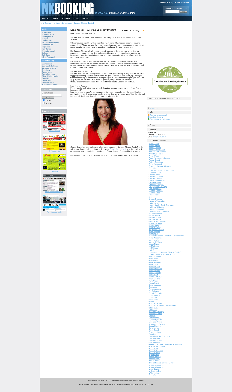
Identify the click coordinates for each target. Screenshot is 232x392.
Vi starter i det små (156, 365)
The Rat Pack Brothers (158, 346)
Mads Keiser (154, 258)
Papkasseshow (155, 289)
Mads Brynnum (155, 256)
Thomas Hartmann (156, 350)
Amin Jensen (154, 144)
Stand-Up (45, 78)
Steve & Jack (154, 330)
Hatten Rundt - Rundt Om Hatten (161, 205)
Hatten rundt (153, 203)
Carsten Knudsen (155, 178)
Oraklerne (153, 287)
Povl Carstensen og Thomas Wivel (162, 305)
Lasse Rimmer (154, 244)
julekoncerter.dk (54, 131)
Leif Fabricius (154, 246)
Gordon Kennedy (155, 199)
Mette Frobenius (155, 262)
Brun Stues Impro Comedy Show (161, 170)
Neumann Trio (154, 279)
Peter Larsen (154, 299)
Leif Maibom (153, 248)
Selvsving (152, 316)
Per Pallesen (154, 291)
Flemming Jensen (156, 191)
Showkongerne (155, 318)
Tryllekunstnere (48, 82)
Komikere (56, 23)
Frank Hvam (154, 195)
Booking (76, 18)
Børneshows (47, 64)
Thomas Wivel (154, 353)
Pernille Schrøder (155, 293)
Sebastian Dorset (155, 314)
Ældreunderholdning (49, 84)
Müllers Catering (155, 277)
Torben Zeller (154, 361)
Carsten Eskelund (156, 176)
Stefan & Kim (154, 328)
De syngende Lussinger (158, 187)
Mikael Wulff (153, 275)
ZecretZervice (154, 375)
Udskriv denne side (157, 117)
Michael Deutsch (155, 269)
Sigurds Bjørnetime (156, 320)
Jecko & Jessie (155, 219)
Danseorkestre (48, 34)
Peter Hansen (154, 295)
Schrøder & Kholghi (156, 312)
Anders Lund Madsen (157, 150)
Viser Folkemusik (48, 57)
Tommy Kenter (154, 359)
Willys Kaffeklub (155, 373)
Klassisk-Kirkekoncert (50, 43)
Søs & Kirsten (154, 342)
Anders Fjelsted (155, 148)
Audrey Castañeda (156, 162)
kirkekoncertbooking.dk (54, 192)
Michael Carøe (154, 266)
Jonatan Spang (155, 228)
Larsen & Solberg (155, 242)
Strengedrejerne (155, 332)
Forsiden (45, 18)
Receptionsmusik (48, 51)
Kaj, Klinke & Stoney (156, 230)
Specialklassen (155, 326)
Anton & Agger (154, 156)
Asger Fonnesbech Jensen (159, 158)
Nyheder (55, 18)
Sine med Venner (155, 322)
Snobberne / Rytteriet (157, 324)
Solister (45, 53)
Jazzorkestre (47, 41)
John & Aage (154, 225)
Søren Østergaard (156, 340)
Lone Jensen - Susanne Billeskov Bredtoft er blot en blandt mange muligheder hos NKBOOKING (116, 384)
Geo (150, 197)
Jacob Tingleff (154, 215)
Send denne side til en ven (160, 119)
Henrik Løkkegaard (156, 209)
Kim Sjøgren (153, 234)
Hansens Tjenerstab (157, 201)
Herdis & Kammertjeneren (159, 211)
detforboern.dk (54, 151)
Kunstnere (66, 18)
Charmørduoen (155, 182)
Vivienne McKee (155, 371)
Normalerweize (155, 283)
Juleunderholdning (49, 68)
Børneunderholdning (50, 66)
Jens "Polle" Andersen (157, 221)
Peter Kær (153, 297)
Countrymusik (47, 37)
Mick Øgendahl (155, 273)
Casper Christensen (156, 180)
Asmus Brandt (154, 160)
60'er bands (46, 32)
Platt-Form (153, 301)
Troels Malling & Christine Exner (161, 363)
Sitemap (85, 18)
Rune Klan (153, 310)
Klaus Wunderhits (155, 238)
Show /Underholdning (50, 76)
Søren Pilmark (154, 338)
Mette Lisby (153, 264)
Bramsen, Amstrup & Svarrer (160, 166)
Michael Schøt (154, 271)
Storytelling (46, 80)
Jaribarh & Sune (155, 217)
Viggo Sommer (154, 369)
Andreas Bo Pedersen (157, 152)
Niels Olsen (153, 281)
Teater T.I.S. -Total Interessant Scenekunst (165, 344)
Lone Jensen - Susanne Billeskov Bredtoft (78, 23)
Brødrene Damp (155, 172)
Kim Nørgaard (154, 232)
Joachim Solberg (155, 223)
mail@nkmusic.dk (160, 137)
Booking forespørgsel (158, 115)
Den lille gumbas (155, 189)
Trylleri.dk (54, 171)
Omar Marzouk (155, 285)
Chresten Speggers (156, 185)
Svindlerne (153, 334)
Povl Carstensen (155, 303)
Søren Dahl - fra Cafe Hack (159, 336)
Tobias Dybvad (155, 357)
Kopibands (46, 47)
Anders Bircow (154, 146)
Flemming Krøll (154, 193)
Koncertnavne (47, 45)
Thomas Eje (153, 348)
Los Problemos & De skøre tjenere (162, 254)
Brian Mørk (153, 168)
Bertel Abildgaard (155, 164)
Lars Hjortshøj (154, 240)
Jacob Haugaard (155, 213)
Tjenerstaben (154, 355)
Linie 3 (151, 250)
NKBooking (47, 23)
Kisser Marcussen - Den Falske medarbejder (166, 236)
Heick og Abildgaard (156, 207)
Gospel (45, 39)
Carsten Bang (154, 174)
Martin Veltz (153, 260)
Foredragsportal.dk (54, 212)
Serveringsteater (48, 74)
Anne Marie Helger (156, 154)
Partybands (46, 49)
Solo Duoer (46, 55)
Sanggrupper (47, 72)
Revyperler (153, 307)
